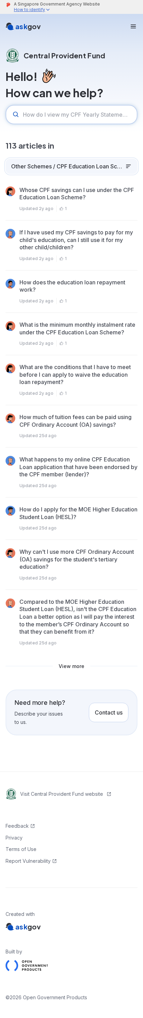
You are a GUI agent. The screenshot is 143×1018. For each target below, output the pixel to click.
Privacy (14, 838)
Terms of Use (21, 849)
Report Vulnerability (28, 861)
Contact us (109, 712)
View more (71, 666)
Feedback (17, 826)
